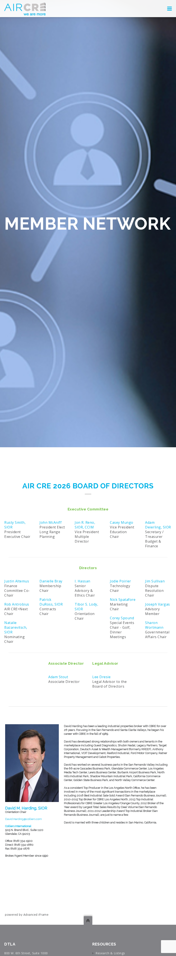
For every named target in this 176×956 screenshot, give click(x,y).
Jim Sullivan (155, 581)
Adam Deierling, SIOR (158, 525)
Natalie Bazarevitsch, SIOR (15, 627)
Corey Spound (122, 618)
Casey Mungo (121, 522)
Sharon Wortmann (154, 625)
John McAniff (50, 522)
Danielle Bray (50, 581)
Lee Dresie (101, 677)
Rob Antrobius (16, 604)
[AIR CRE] (25, 8)
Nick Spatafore (122, 599)
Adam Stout (58, 677)
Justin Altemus (16, 581)
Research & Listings (110, 953)
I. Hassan (82, 581)
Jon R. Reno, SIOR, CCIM (85, 525)
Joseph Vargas (157, 604)
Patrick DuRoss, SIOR (51, 602)
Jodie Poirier (120, 581)
